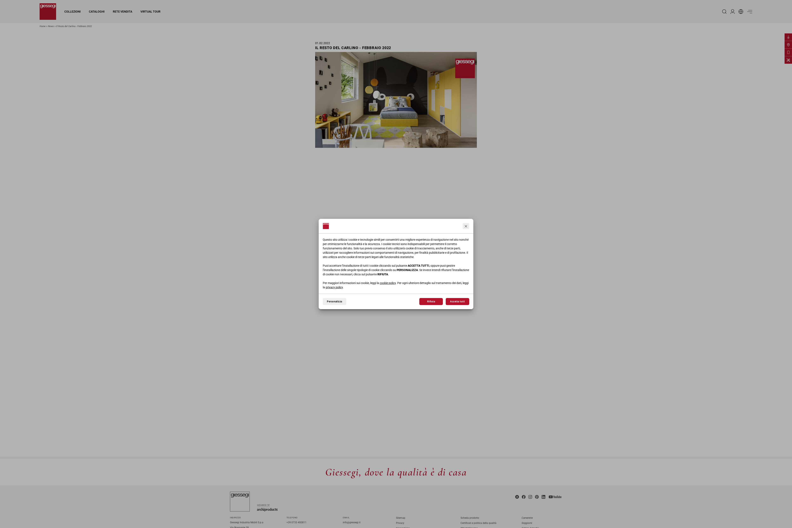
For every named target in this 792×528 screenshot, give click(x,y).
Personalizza (334, 301)
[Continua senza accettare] (466, 226)
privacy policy (334, 287)
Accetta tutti (457, 301)
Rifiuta (431, 301)
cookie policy (388, 283)
